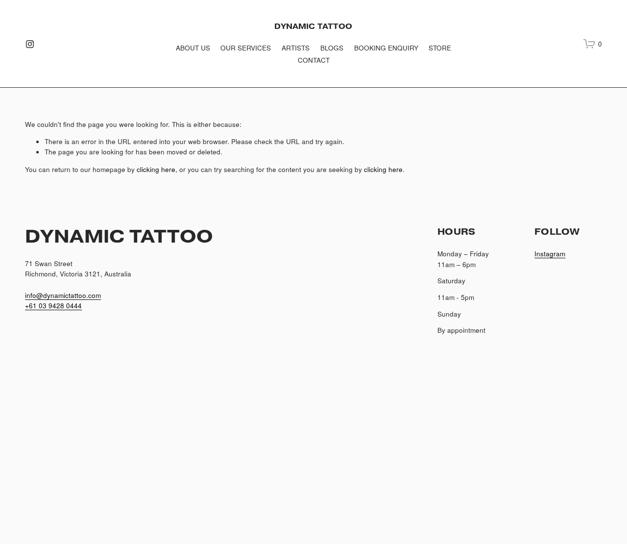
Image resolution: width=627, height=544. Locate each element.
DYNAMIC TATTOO (313, 26)
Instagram (549, 253)
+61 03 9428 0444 (53, 305)
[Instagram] (30, 44)
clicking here (156, 169)
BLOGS (331, 47)
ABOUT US (193, 47)
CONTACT (314, 60)
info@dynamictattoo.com (63, 295)
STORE (440, 47)
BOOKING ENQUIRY (386, 47)
